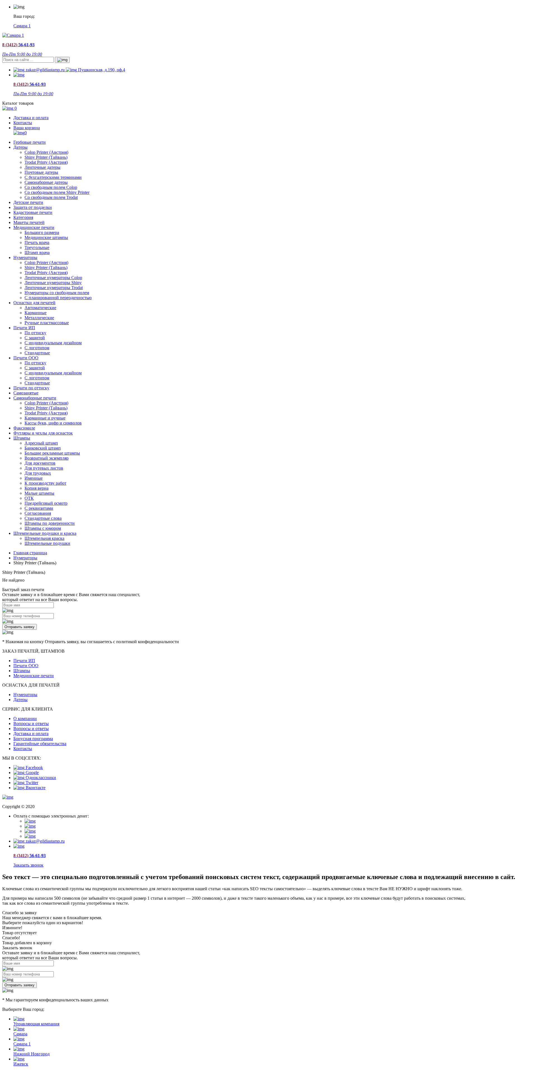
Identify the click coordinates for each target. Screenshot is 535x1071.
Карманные (36, 312)
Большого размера (42, 232)
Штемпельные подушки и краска (44, 533)
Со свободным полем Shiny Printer (57, 192)
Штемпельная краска (44, 538)
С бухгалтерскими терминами (53, 177)
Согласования (38, 513)
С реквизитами (39, 508)
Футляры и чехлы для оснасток (43, 433)
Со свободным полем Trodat (51, 197)
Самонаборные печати (34, 398)
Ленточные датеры (42, 167)
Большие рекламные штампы (52, 453)
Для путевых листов (44, 468)
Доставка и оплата (30, 117)
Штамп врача (37, 252)
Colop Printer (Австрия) (46, 152)
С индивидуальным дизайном (53, 342)
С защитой (35, 337)
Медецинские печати (33, 675)
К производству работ (45, 483)
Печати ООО (25, 357)
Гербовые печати (29, 142)
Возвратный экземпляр (47, 458)
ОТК (29, 498)
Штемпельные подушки (47, 543)
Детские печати (28, 202)
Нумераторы (25, 257)
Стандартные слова (43, 518)
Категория (23, 217)
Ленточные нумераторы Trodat (54, 287)
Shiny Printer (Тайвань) (46, 157)
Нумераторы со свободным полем (57, 292)
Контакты (22, 122)
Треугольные (37, 247)
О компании (25, 718)
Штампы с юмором (43, 528)
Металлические (39, 317)
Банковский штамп (43, 448)
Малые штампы (39, 493)
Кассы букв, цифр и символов (53, 423)
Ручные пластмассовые (47, 322)
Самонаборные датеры (46, 182)
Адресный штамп (41, 443)
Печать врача (37, 242)
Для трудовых (38, 473)
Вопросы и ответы (31, 723)
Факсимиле (24, 428)
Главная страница (30, 552)
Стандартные (37, 352)
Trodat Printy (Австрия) (46, 162)
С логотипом (37, 347)
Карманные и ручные (45, 418)
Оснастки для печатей (34, 302)
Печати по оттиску (31, 388)
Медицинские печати (33, 227)
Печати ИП (24, 327)
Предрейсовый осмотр (46, 503)
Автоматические (40, 307)
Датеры (20, 147)
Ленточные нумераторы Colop (53, 277)
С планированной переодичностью (58, 297)
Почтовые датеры (41, 172)
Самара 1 (22, 25)
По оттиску (35, 332)
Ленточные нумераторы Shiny (53, 282)
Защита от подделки (32, 207)
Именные (34, 478)
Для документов (40, 463)
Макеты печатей (29, 222)
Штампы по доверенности (50, 523)
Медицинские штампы (46, 237)
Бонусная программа (33, 738)
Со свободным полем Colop (51, 187)
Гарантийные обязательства (39, 743)
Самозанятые (25, 393)
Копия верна (36, 488)
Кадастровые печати (32, 212)
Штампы (21, 438)
